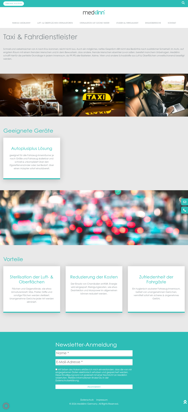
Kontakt (172, 23)
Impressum (102, 399)
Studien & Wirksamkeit (127, 23)
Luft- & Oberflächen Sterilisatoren (55, 23)
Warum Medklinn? (21, 23)
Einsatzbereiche (153, 23)
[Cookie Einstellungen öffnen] (6, 408)
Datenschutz (87, 399)
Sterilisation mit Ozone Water (94, 23)
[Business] (94, 12)
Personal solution (13, 3)
